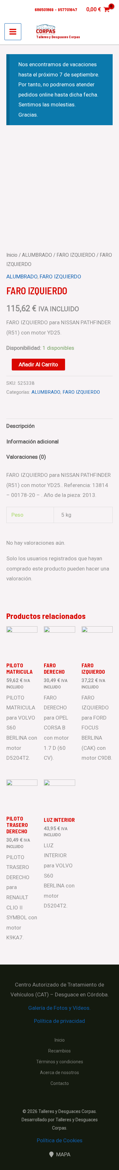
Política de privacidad (59, 1021)
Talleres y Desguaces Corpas (58, 37)
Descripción (20, 426)
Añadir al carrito (38, 364)
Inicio (11, 255)
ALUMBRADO (37, 255)
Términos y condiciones (59, 1061)
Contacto (59, 1083)
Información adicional (32, 441)
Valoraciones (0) (26, 457)
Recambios (59, 1050)
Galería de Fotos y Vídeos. (59, 1008)
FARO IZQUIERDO (75, 255)
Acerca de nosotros (59, 1072)
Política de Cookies (60, 1140)
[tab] (59, 426)
